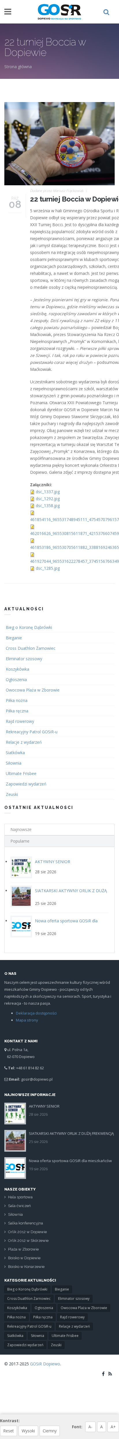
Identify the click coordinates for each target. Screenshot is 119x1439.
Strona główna (18, 66)
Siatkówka (15, 752)
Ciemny (50, 1430)
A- (90, 1426)
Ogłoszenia (16, 679)
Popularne (19, 841)
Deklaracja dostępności (36, 1013)
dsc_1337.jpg (48, 491)
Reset (8, 1430)
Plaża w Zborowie (23, 1249)
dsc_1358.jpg (48, 505)
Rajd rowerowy (20, 721)
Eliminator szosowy (24, 658)
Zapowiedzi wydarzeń (26, 784)
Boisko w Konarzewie (26, 1266)
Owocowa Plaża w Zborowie (33, 690)
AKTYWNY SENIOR (52, 861)
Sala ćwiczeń (19, 1206)
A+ (113, 1426)
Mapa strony (27, 1020)
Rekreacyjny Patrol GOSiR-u (31, 731)
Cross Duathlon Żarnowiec (30, 648)
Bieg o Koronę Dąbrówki (29, 627)
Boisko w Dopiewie (24, 1258)
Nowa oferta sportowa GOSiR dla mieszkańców (70, 1160)
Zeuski (12, 794)
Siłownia (13, 763)
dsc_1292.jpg (48, 498)
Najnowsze (20, 829)
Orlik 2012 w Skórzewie (28, 1240)
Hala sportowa (20, 1197)
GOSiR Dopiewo (45, 1364)
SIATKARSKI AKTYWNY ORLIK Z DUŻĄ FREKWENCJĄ (71, 1133)
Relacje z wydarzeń (24, 742)
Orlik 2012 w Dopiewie (27, 1232)
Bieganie (14, 637)
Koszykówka (17, 669)
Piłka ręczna (17, 711)
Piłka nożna (16, 700)
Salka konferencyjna (25, 1223)
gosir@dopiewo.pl (37, 1079)
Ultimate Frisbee (21, 773)
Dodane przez (56, 190)
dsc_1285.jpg (48, 568)
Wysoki (28, 1430)
